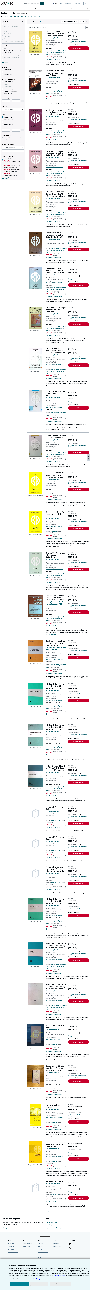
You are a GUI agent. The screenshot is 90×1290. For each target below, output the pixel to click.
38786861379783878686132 (54, 407)
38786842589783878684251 (54, 126)
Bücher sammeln (31, 9)
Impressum (41, 1249)
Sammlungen (17, 9)
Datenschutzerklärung (43, 1252)
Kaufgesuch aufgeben (10, 1228)
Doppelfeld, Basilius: (53, 38)
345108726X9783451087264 (54, 322)
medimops (54, 492)
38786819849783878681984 (54, 46)
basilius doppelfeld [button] (13, 16)
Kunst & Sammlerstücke (49, 9)
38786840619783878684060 (54, 167)
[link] (86, 21)
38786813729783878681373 (54, 659)
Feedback (88, 457)
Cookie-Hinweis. (40, 1277)
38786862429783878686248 (54, 364)
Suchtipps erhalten (52, 1222)
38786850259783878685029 (54, 782)
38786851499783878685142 (54, 282)
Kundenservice (57, 1246)
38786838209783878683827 (54, 208)
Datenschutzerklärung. (34, 1279)
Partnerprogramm (27, 1246)
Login (61, 3)
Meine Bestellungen (13, 1252)
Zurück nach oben (45, 1236)
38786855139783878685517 (54, 700)
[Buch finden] (42, 3)
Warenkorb (10, 1254)
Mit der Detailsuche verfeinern (32, 16)
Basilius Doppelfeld (52, 1030)
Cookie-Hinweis (42, 1257)
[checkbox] (2, 24)
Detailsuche (4, 9)
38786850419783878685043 (54, 1039)
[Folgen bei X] (70, 1248)
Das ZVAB (40, 1243)
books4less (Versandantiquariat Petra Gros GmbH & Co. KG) (56, 52)
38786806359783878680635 (54, 959)
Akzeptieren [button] (19, 1284)
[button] (30, 21)
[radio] (2, 72)
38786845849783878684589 (54, 1082)
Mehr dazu (5, 62)
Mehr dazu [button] (5, 178)
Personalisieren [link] (60, 1284)
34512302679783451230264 (54, 85)
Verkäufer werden (84, 9)
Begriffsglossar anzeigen (54, 1225)
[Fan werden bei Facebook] (70, 1244)
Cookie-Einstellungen (59, 1275)
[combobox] (31, 3)
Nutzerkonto (68, 3)
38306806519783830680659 (54, 612)
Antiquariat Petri (56, 820)
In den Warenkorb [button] (78, 48)
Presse (40, 1246)
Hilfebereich (56, 1243)
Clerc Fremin (55, 1194)
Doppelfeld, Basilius (52, 479)
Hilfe (86, 3)
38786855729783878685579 (54, 569)
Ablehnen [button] (39, 1284)
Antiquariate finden (67, 9)
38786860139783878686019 (54, 448)
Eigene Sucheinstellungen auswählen (58, 1228)
